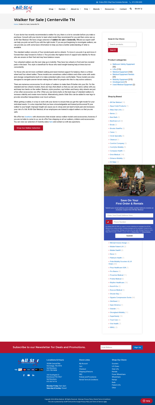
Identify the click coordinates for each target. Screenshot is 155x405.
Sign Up (137, 347)
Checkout (82, 369)
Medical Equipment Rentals (123, 74)
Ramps (114, 380)
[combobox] (109, 222)
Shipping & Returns (86, 372)
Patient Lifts (116, 385)
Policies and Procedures (87, 377)
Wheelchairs (116, 377)
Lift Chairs (115, 366)
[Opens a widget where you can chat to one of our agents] (146, 401)
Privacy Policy (88, 399)
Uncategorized (118, 82)
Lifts (114, 69)
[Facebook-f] (24, 375)
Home (16, 24)
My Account (83, 363)
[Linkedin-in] (33, 375)
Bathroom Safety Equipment (124, 64)
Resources (109, 9)
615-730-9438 (52, 370)
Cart (80, 366)
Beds (114, 382)
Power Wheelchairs (119, 374)
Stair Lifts (115, 369)
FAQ (86, 9)
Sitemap (80, 399)
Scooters (115, 363)
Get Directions (52, 368)
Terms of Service (98, 402)
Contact (123, 9)
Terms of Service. (146, 231)
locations (28, 117)
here (51, 122)
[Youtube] (29, 375)
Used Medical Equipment (122, 85)
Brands (96, 9)
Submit (129, 236)
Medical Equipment (120, 72)
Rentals (62, 9)
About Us (75, 9)
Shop (51, 9)
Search (113, 50)
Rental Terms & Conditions (88, 380)
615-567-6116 (52, 381)
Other (114, 388)
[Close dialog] (153, 167)
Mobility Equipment (120, 79)
